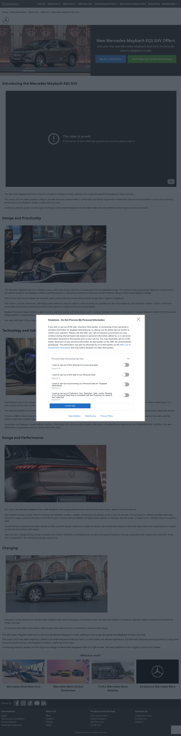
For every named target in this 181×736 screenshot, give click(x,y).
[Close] (139, 320)
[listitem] (90, 358)
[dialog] (90, 368)
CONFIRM (70, 406)
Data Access (90, 416)
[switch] (125, 365)
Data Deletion (74, 416)
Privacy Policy (106, 416)
